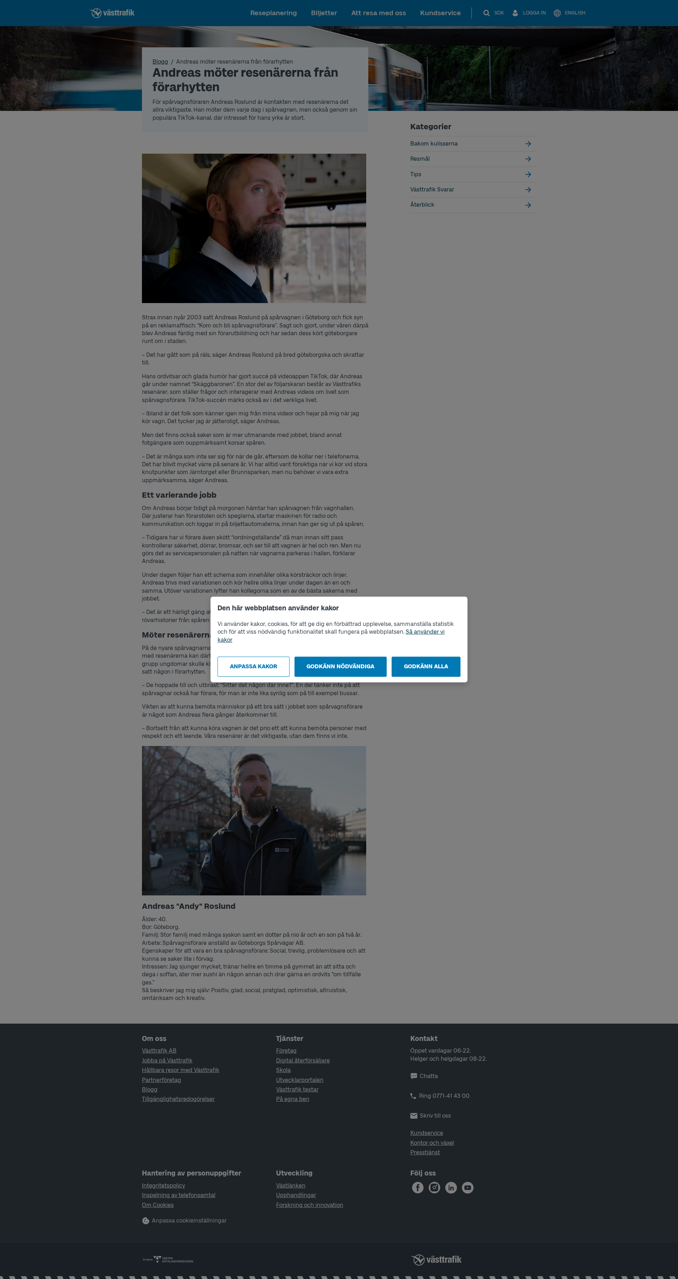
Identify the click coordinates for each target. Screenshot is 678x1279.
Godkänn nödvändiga (340, 666)
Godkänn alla (426, 666)
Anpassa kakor (253, 666)
